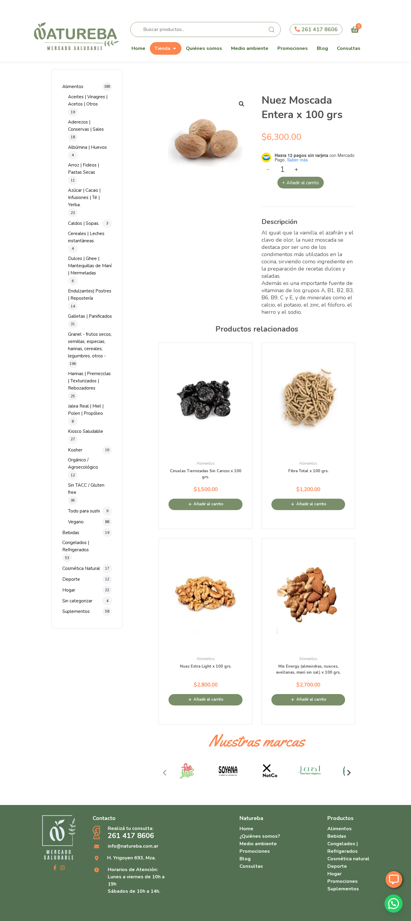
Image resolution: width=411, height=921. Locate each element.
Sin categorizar (77, 601)
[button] (241, 104)
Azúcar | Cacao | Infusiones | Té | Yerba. (84, 197)
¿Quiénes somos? (259, 836)
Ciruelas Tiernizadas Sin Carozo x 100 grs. (205, 474)
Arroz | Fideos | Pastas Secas (83, 168)
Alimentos (72, 87)
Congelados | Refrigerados (75, 546)
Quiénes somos (204, 48)
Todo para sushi (84, 511)
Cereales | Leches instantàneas (86, 237)
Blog (322, 48)
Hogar (68, 590)
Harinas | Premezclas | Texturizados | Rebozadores (89, 381)
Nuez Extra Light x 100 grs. (205, 666)
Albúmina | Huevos (87, 147)
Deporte (71, 579)
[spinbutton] (282, 169)
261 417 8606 (319, 29)
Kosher (75, 450)
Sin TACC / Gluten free (86, 488)
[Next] (349, 773)
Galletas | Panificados (90, 316)
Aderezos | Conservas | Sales (86, 125)
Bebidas (70, 533)
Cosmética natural (348, 858)
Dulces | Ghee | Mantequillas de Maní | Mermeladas (90, 265)
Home (138, 48)
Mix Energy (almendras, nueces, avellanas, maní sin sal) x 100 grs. (308, 669)
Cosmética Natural (81, 568)
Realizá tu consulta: (131, 832)
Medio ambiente (249, 48)
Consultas (348, 48)
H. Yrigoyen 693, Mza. (131, 858)
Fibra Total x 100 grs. (308, 471)
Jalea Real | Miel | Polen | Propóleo (86, 409)
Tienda (162, 48)
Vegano (76, 522)
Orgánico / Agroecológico (83, 463)
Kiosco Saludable (85, 431)
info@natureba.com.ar (133, 846)
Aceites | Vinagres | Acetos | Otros (87, 100)
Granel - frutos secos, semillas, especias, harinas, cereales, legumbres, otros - (90, 345)
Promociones (292, 48)
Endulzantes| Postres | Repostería (89, 294)
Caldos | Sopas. (83, 223)
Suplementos (76, 611)
